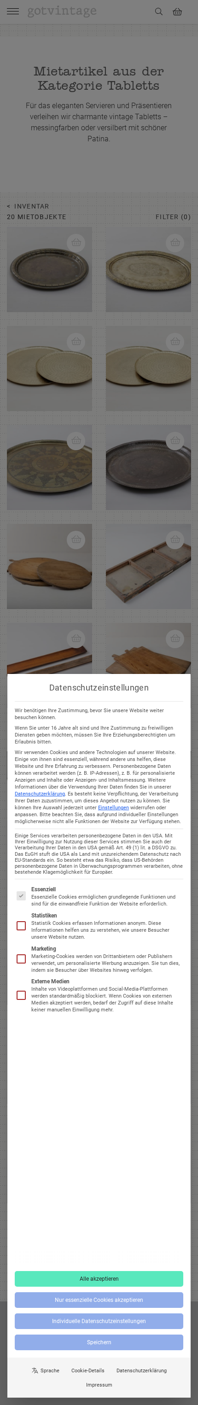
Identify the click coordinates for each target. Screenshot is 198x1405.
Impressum (99, 1385)
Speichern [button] (99, 1342)
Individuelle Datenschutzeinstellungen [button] (99, 1321)
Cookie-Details (88, 1371)
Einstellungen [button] (113, 808)
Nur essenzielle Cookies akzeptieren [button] (99, 1300)
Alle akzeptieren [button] (99, 1279)
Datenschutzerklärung (40, 794)
